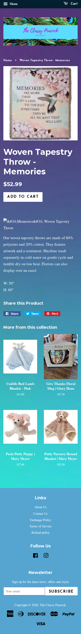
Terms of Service (40, 526)
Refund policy (41, 532)
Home (7, 60)
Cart (74, 4)
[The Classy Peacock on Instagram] (45, 556)
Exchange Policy (40, 520)
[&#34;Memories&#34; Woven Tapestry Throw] (40, 227)
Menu (13, 3)
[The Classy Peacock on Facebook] (35, 556)
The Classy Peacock (53, 605)
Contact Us (40, 513)
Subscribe (61, 592)
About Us (40, 507)
